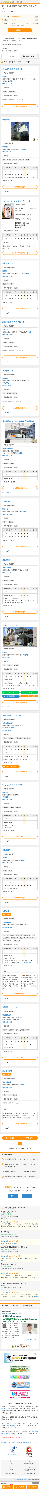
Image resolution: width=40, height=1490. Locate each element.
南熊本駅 (5, 378)
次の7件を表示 (29, 1138)
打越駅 (4, 857)
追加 (37, 23)
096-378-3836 (7, 514)
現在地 (34, 1486)
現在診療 (21, 1486)
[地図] (11, 81)
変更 (37, 16)
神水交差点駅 (6, 1015)
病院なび (5, 2)
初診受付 (11, 692)
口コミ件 (7, 914)
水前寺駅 (5, 329)
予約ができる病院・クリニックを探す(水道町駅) (20, 1171)
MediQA (10, 1470)
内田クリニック (8, 263)
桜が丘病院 (7, 1071)
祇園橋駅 (5, 147)
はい (12, 1196)
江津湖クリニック (9, 1007)
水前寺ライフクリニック (12, 716)
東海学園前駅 (6, 567)
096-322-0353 (7, 657)
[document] (20, 89)
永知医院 (6, 120)
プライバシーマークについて (13, 1454)
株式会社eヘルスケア (16, 1425)
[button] (4, 1326)
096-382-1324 (7, 83)
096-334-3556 (7, 799)
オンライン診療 (30, 696)
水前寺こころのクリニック (13, 322)
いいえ (27, 1196)
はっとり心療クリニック (12, 69)
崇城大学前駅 (6, 1082)
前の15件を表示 (11, 1138)
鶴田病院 (6, 911)
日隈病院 (6, 501)
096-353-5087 (7, 152)
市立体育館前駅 (7, 723)
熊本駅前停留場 (7, 448)
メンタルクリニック (16, 201)
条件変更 (36, 1483)
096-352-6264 (7, 1087)
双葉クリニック (8, 371)
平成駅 (4, 652)
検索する (19, 30)
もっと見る (17, 940)
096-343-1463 (7, 572)
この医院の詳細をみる (20, 106)
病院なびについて (29, 1470)
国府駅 (4, 76)
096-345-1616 (7, 863)
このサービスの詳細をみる (20, 253)
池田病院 (6, 850)
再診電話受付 (11, 696)
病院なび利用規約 (10, 1473)
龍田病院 (6, 560)
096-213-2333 (7, 1022)
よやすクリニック (9, 625)
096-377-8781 (7, 385)
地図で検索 (30, 56)
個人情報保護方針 (29, 1473)
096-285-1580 (7, 335)
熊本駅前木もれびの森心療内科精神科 (18, 421)
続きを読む (21, 602)
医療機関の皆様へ (29, 1464)
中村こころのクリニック (12, 785)
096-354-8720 (7, 455)
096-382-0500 (7, 927)
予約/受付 (8, 1486)
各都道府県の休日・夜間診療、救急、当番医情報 (20, 1176)
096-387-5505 (7, 730)
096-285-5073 (7, 276)
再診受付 (30, 692)
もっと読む (27, 1117)
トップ (10, 1464)
